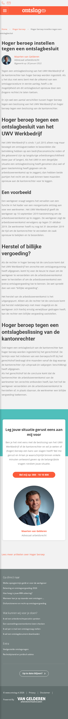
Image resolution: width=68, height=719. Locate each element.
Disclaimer (45, 692)
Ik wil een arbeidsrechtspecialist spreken (21, 618)
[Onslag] (34, 10)
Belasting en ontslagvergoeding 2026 (20, 588)
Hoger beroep (19, 29)
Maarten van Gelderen (26, 56)
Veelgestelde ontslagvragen (16, 649)
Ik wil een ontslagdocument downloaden (21, 634)
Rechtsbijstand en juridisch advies (18, 654)
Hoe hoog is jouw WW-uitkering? (17, 593)
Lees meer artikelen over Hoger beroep (23, 554)
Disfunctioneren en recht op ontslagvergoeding (24, 603)
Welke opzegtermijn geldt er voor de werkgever (25, 583)
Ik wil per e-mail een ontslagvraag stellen (21, 628)
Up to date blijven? (32, 673)
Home (4, 29)
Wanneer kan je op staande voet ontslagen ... (23, 598)
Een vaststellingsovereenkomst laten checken (24, 623)
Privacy (32, 692)
